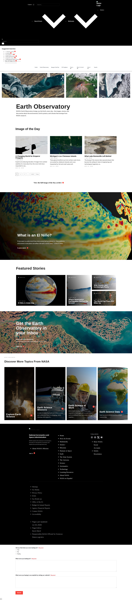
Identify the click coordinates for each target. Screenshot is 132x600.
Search (95, 67)
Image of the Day (55, 67)
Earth (36, 67)
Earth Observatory (44, 67)
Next (37, 174)
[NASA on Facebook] (92, 437)
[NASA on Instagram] (95, 437)
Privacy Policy (42, 341)
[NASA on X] (98, 437)
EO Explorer (65, 67)
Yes (18, 550)
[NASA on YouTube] (101, 437)
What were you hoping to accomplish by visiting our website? (35, 575)
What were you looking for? (25, 558)
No (18, 552)
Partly (19, 554)
